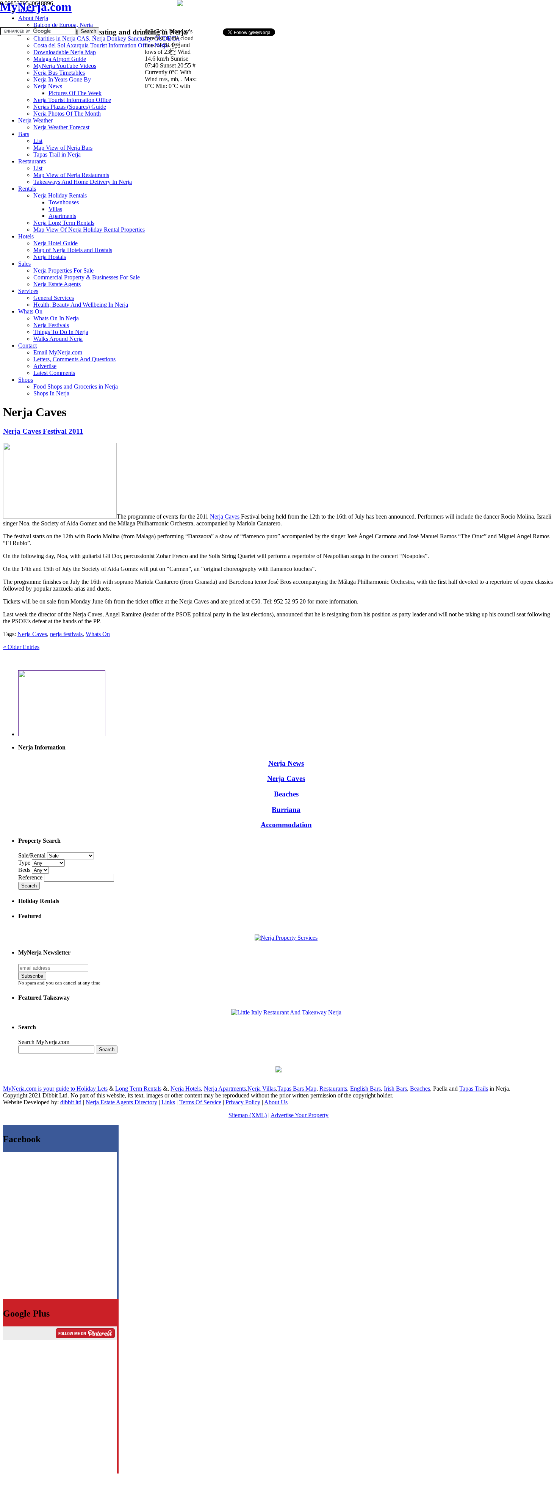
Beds (25, 870)
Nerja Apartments (225, 1088)
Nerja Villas (261, 1088)
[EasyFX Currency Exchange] (278, 1070)
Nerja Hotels (186, 1088)
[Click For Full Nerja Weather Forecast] (180, 4)
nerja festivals (66, 634)
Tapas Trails (473, 1088)
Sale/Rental (31, 855)
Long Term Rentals (138, 1088)
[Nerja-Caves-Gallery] (60, 516)
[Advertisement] (291, 13)
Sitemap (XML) (247, 1115)
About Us (276, 1102)
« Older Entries (21, 647)
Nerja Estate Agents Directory (121, 1102)
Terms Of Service (200, 1102)
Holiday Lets (92, 1088)
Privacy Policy (242, 1102)
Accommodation (286, 825)
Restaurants (333, 1088)
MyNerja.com (36, 7)
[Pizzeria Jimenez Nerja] (286, 1012)
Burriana (286, 810)
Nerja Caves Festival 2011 (43, 431)
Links (168, 1102)
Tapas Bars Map (296, 1088)
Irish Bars (395, 1088)
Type (25, 862)
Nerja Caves (225, 516)
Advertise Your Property (300, 1115)
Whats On (98, 634)
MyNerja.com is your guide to (40, 1088)
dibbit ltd (70, 1102)
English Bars (365, 1088)
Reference (31, 877)
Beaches (286, 794)
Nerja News (286, 763)
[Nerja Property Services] (286, 937)
